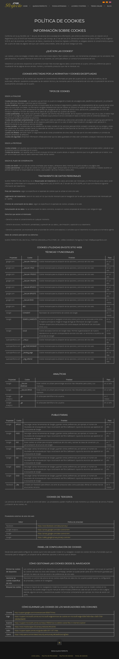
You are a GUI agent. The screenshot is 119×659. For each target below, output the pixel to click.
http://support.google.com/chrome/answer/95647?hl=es (35, 612)
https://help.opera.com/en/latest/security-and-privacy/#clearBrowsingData (41, 634)
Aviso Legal (35, 656)
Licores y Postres (78, 6)
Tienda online (96, 6)
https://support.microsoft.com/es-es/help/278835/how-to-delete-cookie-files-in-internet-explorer (50, 623)
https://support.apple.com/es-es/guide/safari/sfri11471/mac (36, 630)
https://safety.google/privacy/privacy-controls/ (54, 537)
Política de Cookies (66, 656)
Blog (109, 6)
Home (25, 6)
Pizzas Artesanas (59, 6)
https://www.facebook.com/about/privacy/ (53, 526)
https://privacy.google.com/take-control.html (53, 530)
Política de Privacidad (49, 656)
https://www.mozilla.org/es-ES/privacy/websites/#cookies (35, 627)
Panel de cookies (81, 656)
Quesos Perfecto (40, 6)
